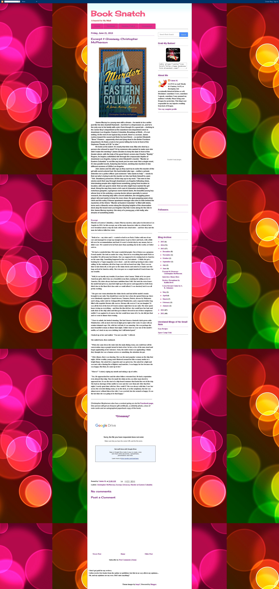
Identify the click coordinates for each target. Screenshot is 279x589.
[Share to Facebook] (132, 481)
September (167, 262)
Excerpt (119, 485)
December (167, 251)
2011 (163, 313)
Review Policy (128, 26)
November (167, 255)
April (165, 295)
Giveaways (147, 26)
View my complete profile (167, 109)
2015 (163, 242)
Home (97, 26)
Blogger (153, 584)
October (166, 258)
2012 (163, 310)
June (165, 268)
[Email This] (126, 481)
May (165, 292)
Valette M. (174, 81)
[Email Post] (121, 481)
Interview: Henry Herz (170, 277)
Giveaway (126, 485)
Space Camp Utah (165, 333)
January (166, 306)
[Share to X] (130, 481)
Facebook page (146, 403)
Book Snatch (118, 13)
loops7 (138, 584)
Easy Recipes (163, 329)
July (164, 265)
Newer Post (97, 554)
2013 (163, 248)
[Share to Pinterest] (134, 481)
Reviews (111, 26)
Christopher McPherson (106, 485)
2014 (163, 245)
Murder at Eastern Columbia (141, 485)
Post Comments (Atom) (127, 560)
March (165, 299)
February (166, 302)
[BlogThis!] (128, 481)
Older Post (149, 554)
